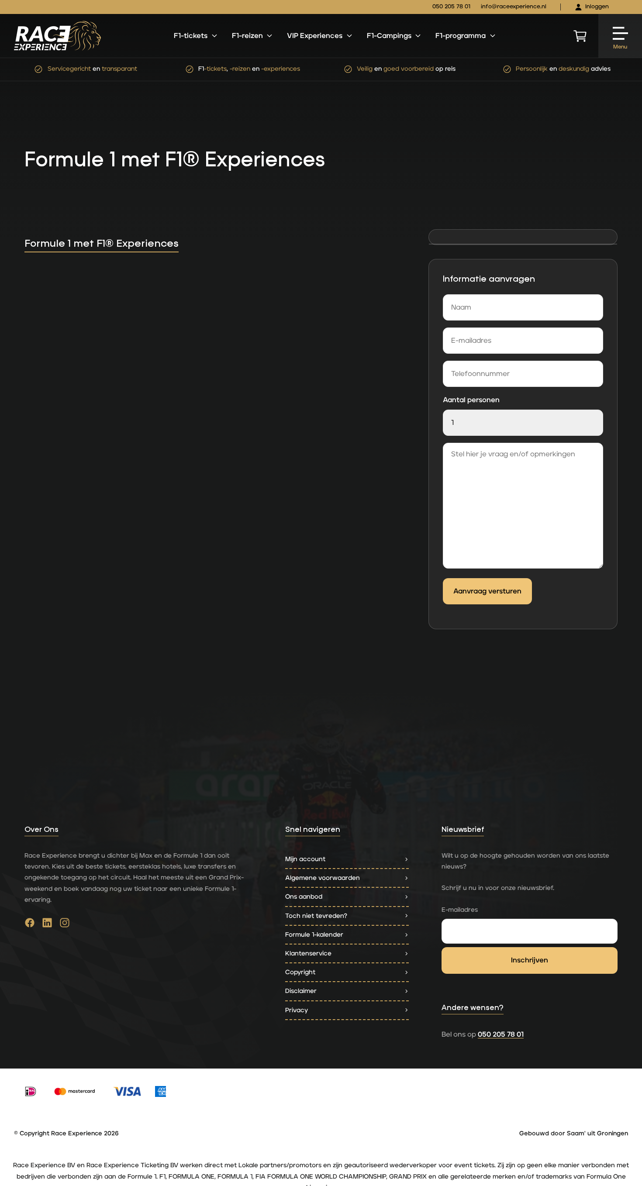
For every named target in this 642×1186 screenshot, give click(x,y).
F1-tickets (190, 35)
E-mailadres (460, 910)
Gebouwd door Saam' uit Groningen (573, 1134)
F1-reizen (247, 35)
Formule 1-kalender (314, 934)
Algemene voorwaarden (322, 878)
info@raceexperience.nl (513, 7)
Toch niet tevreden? (316, 916)
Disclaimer (301, 991)
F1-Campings (389, 35)
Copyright (300, 972)
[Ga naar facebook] (29, 925)
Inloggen (597, 7)
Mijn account (305, 859)
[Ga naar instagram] (64, 925)
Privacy (296, 1010)
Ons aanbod (303, 896)
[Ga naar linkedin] (47, 925)
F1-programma (460, 35)
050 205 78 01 (451, 7)
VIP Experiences (314, 35)
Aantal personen (471, 399)
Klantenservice (308, 953)
